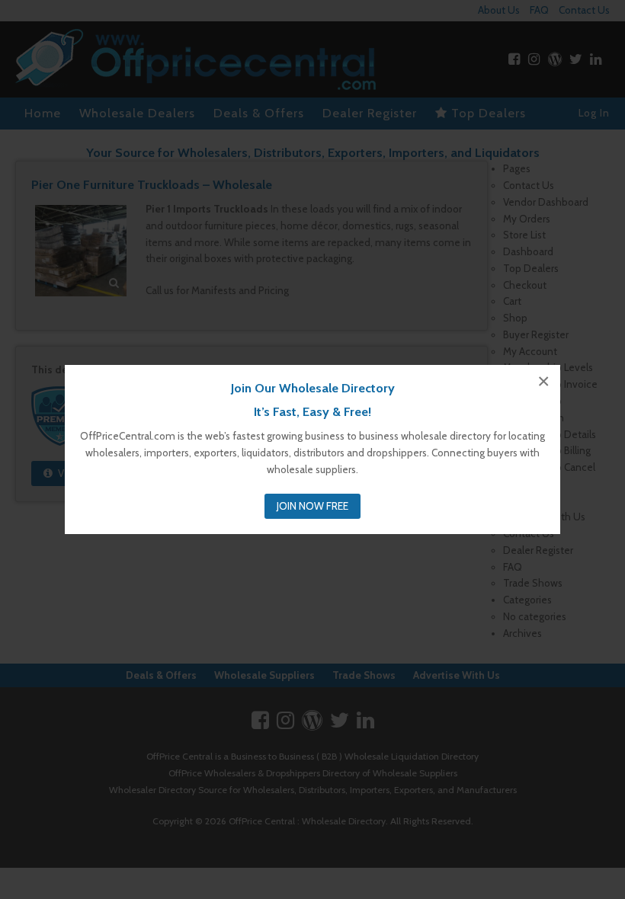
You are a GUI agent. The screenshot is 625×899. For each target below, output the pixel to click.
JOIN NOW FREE (312, 506)
